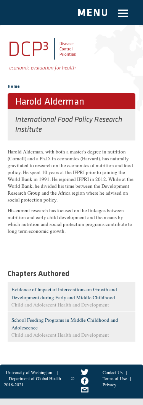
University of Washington (29, 372)
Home (14, 86)
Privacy (109, 384)
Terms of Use (115, 378)
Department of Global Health (35, 378)
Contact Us (113, 372)
